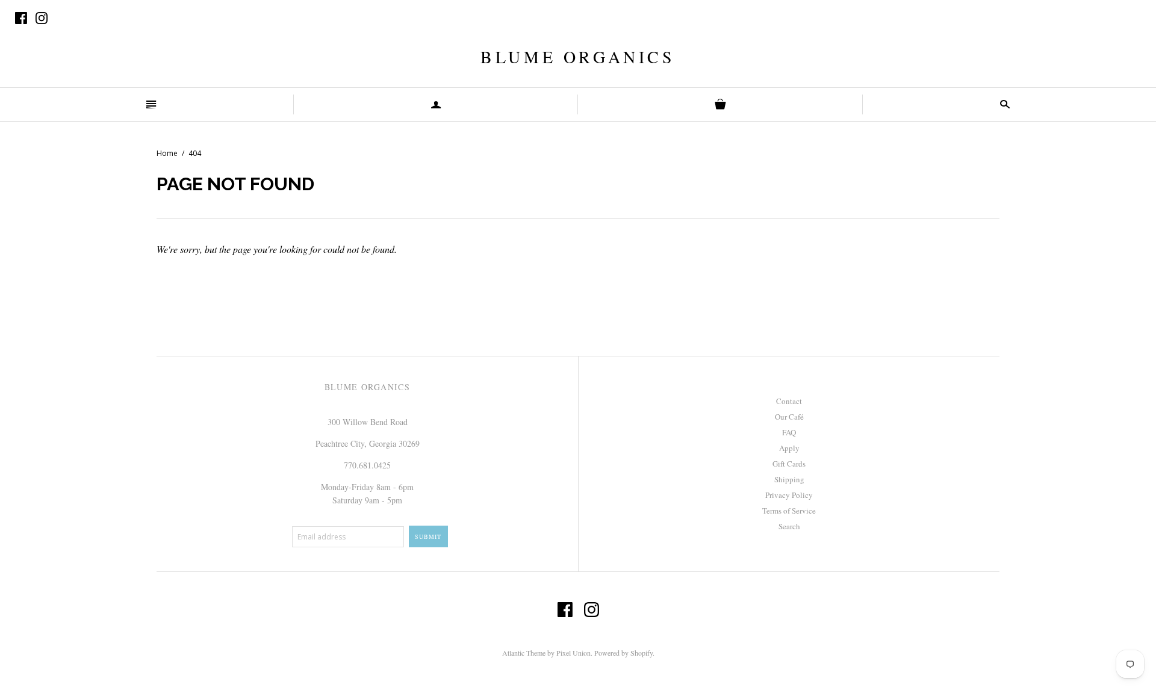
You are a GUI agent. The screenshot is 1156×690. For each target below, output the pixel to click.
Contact (789, 401)
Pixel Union (573, 652)
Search (789, 526)
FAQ (789, 432)
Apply (789, 448)
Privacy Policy (789, 495)
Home (167, 153)
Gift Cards (789, 463)
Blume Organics (577, 56)
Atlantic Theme (523, 652)
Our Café (789, 416)
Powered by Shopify (623, 652)
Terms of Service (789, 510)
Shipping (789, 479)
